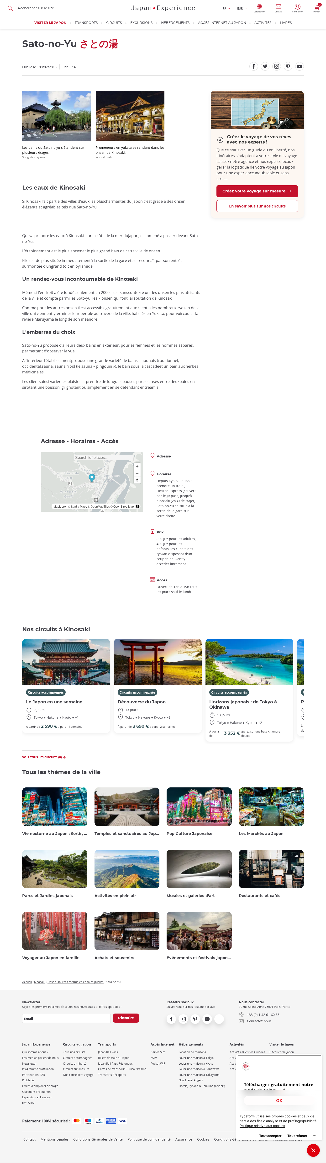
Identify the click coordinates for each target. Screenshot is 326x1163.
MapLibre (59, 506)
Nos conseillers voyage (78, 1075)
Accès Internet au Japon (222, 23)
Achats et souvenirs (114, 958)
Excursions (141, 23)
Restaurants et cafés (259, 896)
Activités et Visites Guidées (247, 1052)
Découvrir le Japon (281, 1052)
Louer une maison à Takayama (199, 1075)
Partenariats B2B (33, 1075)
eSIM (154, 1058)
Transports (86, 23)
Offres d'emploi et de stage (40, 1086)
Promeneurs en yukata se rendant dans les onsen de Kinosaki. (130, 152)
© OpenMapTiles (99, 506)
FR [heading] (224, 8)
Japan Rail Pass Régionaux (115, 1063)
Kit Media (28, 1080)
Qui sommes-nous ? (35, 1052)
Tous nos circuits (74, 1052)
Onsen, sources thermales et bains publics (75, 982)
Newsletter (29, 1063)
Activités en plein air (115, 896)
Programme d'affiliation (38, 1069)
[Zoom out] (137, 473)
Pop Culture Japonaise (189, 834)
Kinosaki (39, 982)
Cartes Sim (158, 1052)
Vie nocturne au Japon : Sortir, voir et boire (54, 834)
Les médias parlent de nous (40, 1058)
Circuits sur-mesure (76, 1069)
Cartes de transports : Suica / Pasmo (122, 1069)
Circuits (114, 23)
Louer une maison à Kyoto (196, 1063)
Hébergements (175, 23)
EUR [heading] (240, 8)
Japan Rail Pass (108, 1052)
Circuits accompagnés (46, 692)
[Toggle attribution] (138, 506)
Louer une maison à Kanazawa (199, 1069)
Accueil (27, 982)
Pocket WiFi (158, 1063)
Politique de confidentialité (149, 1139)
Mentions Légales (54, 1139)
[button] (92, 478)
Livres (286, 23)
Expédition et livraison (36, 1097)
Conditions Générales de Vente (98, 1139)
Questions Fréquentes (36, 1092)
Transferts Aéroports (112, 1075)
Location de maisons (192, 1052)
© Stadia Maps (77, 506)
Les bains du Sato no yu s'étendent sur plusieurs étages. (53, 152)
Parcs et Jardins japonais (47, 896)
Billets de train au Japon (113, 1058)
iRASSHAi (28, 1103)
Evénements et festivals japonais (199, 958)
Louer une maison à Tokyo (196, 1058)
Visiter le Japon (50, 23)
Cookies (203, 1139)
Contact (29, 1139)
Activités (263, 23)
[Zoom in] (137, 466)
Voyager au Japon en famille (50, 958)
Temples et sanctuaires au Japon (127, 834)
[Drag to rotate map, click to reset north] (137, 480)
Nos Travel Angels (191, 1080)
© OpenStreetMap (122, 506)
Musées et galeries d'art (191, 896)
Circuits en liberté (74, 1063)
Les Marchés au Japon (261, 834)
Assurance (183, 1139)
